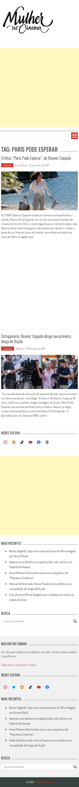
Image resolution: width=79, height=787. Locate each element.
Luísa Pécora (21, 165)
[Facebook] (39, 442)
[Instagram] (5, 442)
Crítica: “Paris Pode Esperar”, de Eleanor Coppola (36, 158)
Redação (20, 348)
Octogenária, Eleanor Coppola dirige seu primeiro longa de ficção (36, 338)
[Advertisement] (39, 87)
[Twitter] (14, 687)
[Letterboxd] (14, 442)
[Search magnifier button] (75, 621)
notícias (7, 348)
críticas (7, 165)
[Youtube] (30, 442)
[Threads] (47, 442)
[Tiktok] (22, 442)
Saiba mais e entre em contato (18, 665)
